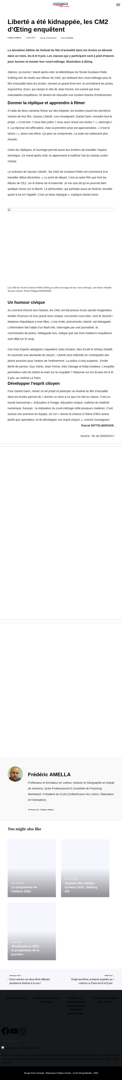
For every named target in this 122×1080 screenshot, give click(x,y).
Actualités (69, 38)
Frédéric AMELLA (14, 37)
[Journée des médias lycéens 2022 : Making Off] (85, 868)
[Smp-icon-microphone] (31, 1031)
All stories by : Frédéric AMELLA (41, 809)
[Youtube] (14, 1031)
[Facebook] (6, 1031)
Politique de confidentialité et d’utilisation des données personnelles (76, 1006)
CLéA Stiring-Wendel (82, 1073)
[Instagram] (23, 1031)
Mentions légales (16, 998)
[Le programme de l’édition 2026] (32, 868)
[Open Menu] (118, 4)
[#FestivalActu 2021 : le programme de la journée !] (32, 931)
